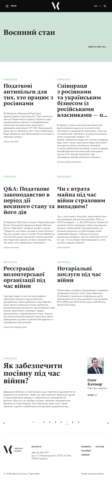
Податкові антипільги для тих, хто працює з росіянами (28, 94)
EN (99, 6)
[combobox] (105, 47)
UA (95, 6)
